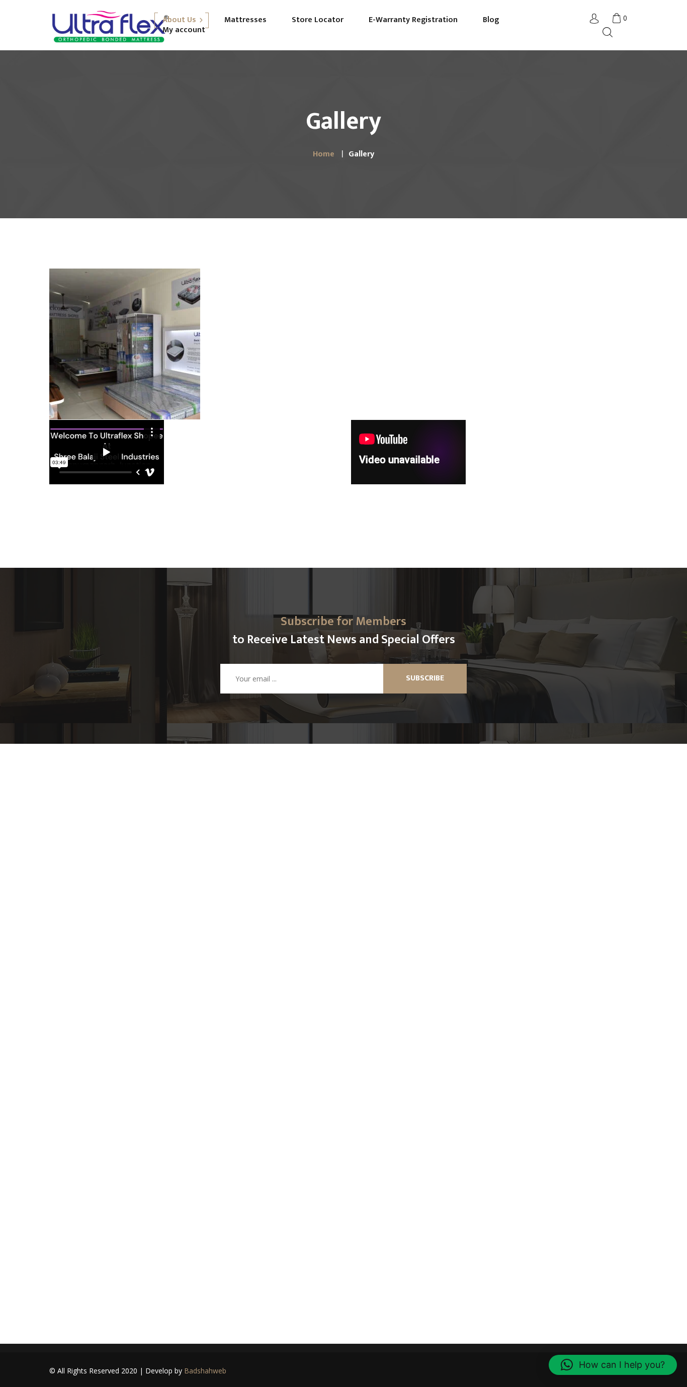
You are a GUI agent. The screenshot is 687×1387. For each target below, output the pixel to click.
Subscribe (425, 678)
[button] (613, 1365)
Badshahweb (205, 1370)
